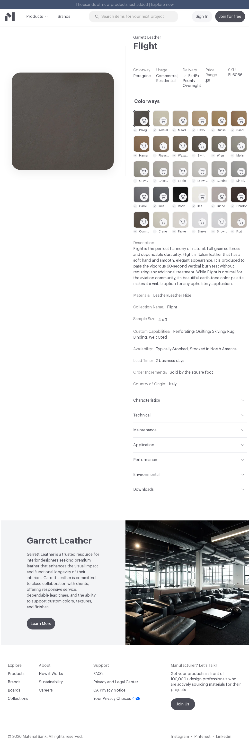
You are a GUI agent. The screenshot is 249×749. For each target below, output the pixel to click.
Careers (46, 690)
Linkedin (223, 737)
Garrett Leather (147, 37)
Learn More (41, 624)
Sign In (202, 16)
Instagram (180, 737)
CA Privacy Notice (109, 690)
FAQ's (98, 674)
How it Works (51, 674)
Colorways (147, 101)
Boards (14, 690)
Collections (18, 699)
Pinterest (202, 737)
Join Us (183, 704)
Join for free (230, 16)
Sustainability (51, 682)
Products (34, 16)
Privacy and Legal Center (115, 682)
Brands (64, 16)
